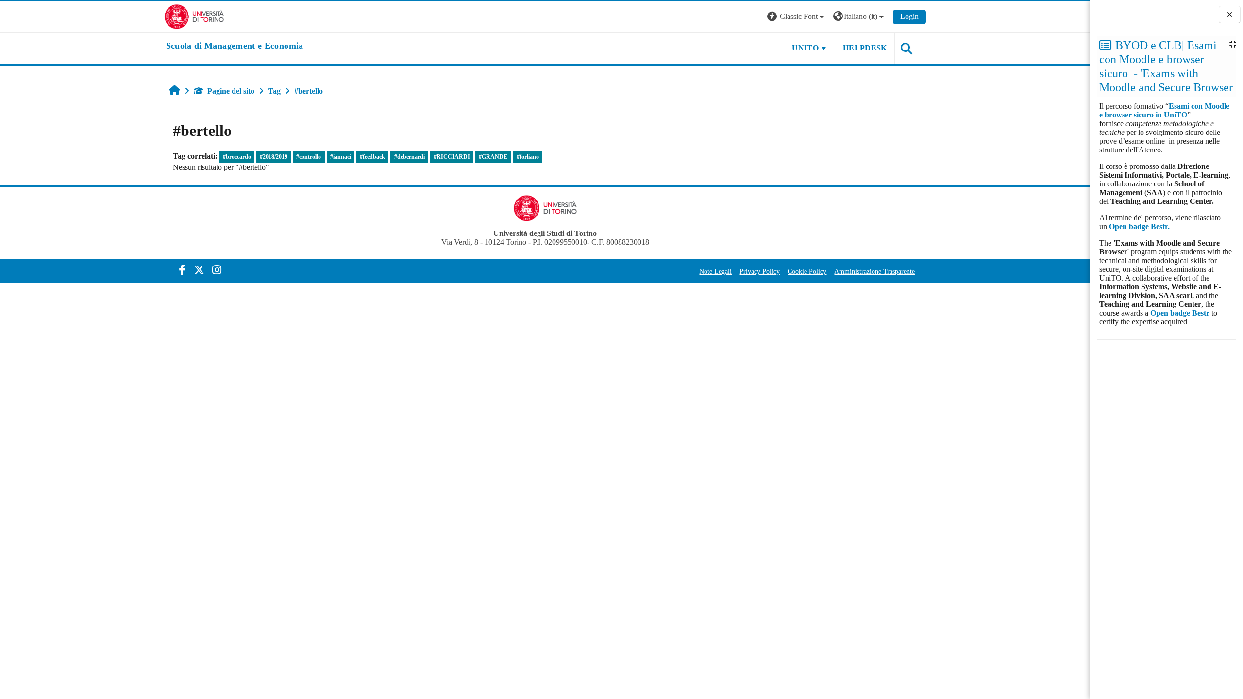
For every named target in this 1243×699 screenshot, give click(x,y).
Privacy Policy (759, 271)
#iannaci (340, 156)
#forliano (528, 156)
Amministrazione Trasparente (874, 271)
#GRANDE (493, 156)
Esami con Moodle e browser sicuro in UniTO (1164, 110)
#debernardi (409, 156)
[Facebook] (182, 270)
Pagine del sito (230, 91)
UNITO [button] (805, 48)
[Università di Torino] (194, 16)
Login (909, 16)
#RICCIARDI (452, 156)
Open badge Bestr (1179, 313)
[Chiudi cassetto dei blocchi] (1230, 15)
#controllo (308, 156)
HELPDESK (865, 48)
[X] (199, 270)
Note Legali (715, 271)
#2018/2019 (273, 156)
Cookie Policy (807, 271)
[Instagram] (216, 270)
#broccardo (237, 156)
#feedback (372, 156)
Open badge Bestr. (1139, 226)
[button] (797, 16)
